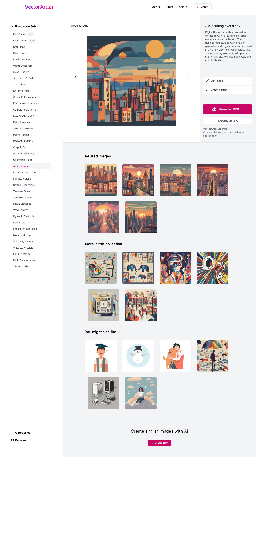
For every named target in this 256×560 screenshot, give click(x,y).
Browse (156, 6)
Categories (22, 432)
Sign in (183, 6)
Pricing (170, 6)
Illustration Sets (26, 26)
